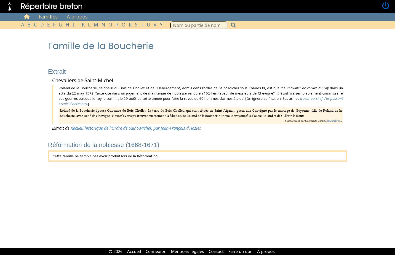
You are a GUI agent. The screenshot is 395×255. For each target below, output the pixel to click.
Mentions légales (187, 251)
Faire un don (240, 251)
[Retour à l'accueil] (10, 6)
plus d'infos (333, 121)
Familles (48, 16)
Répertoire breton (52, 5)
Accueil (134, 251)
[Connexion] (385, 6)
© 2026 (116, 251)
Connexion (156, 251)
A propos (77, 16)
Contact (216, 251)
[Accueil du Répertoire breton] (26, 16)
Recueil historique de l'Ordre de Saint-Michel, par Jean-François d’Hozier (135, 128)
